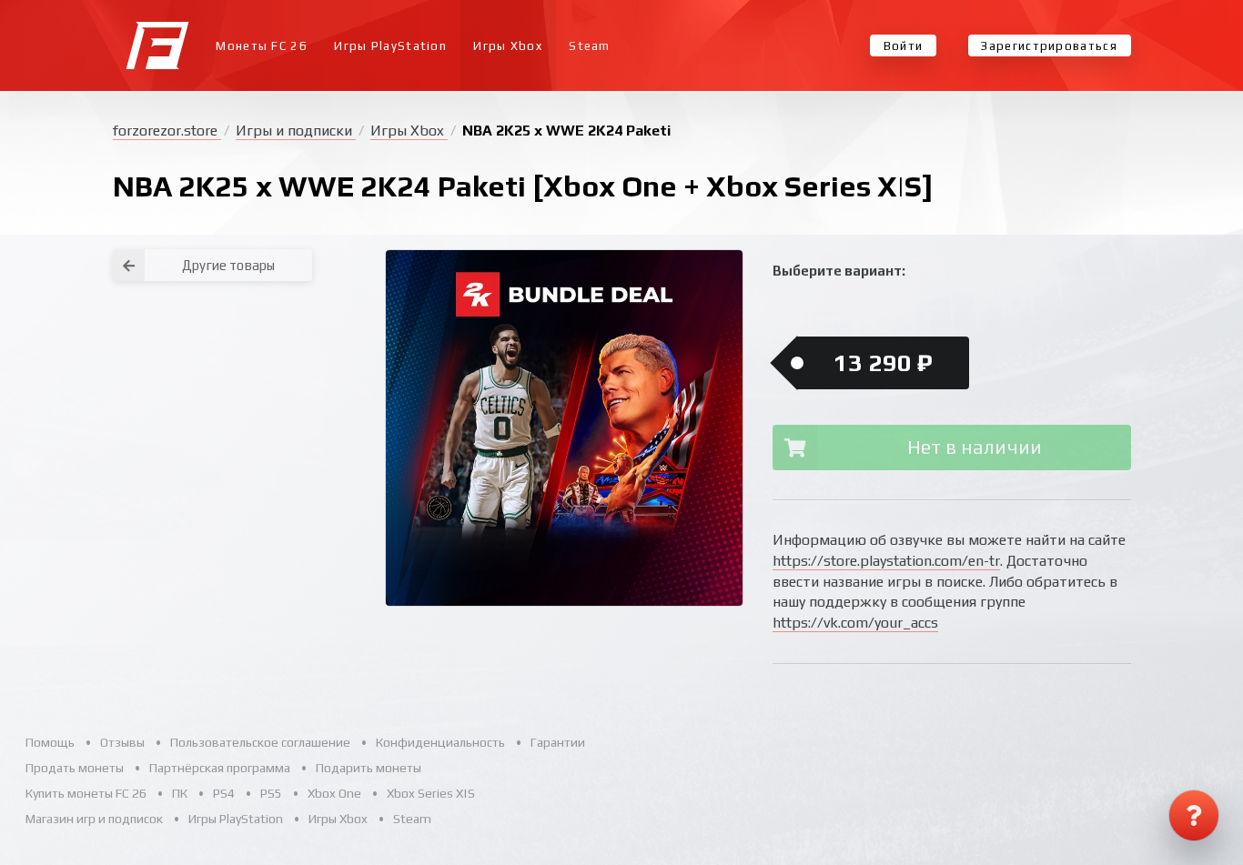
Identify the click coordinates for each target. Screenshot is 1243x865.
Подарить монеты (368, 767)
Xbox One (334, 793)
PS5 (271, 793)
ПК (179, 793)
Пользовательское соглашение (260, 742)
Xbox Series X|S (431, 793)
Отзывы (122, 742)
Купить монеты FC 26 (86, 793)
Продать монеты (74, 767)
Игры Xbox (507, 46)
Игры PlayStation (390, 46)
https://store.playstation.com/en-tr (886, 560)
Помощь (50, 742)
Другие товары (228, 265)
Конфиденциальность (440, 742)
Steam (590, 46)
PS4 (224, 793)
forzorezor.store (167, 130)
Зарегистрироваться (1049, 46)
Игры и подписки (296, 130)
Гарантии (558, 742)
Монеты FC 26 (262, 46)
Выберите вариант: (839, 270)
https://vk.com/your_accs (855, 622)
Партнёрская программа (219, 767)
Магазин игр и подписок (94, 818)
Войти (904, 46)
